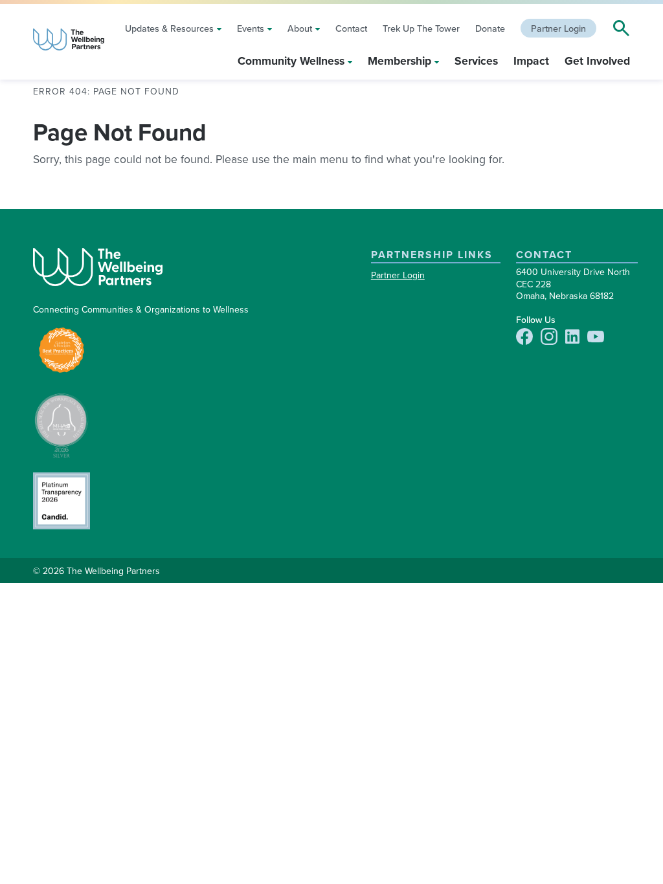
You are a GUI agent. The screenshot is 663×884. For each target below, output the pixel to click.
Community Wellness (291, 60)
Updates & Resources (169, 28)
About (299, 28)
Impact (531, 60)
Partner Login (558, 28)
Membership (399, 60)
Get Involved (597, 60)
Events (250, 28)
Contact (351, 28)
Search (619, 28)
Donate (490, 28)
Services (476, 60)
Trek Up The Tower (421, 28)
